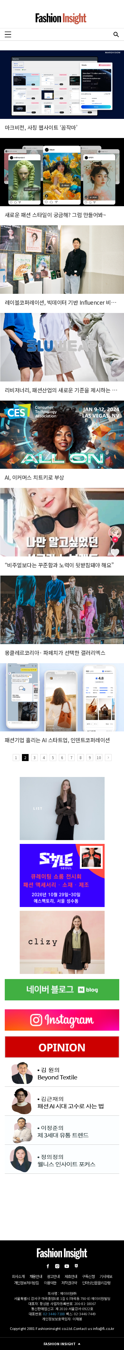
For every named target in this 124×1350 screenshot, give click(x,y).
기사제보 (106, 1276)
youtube (67, 1266)
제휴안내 (71, 1276)
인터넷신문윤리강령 (96, 1282)
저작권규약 (69, 1282)
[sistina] (62, 808)
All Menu (8, 34)
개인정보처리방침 (26, 1282)
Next (108, 757)
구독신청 (88, 1276)
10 (99, 757)
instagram (57, 1266)
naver (76, 1266)
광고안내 (53, 1276)
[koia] (62, 875)
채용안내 (36, 1276)
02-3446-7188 (54, 1313)
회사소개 (18, 1276)
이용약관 (50, 1282)
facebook (47, 1266)
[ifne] (62, 942)
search (116, 34)
